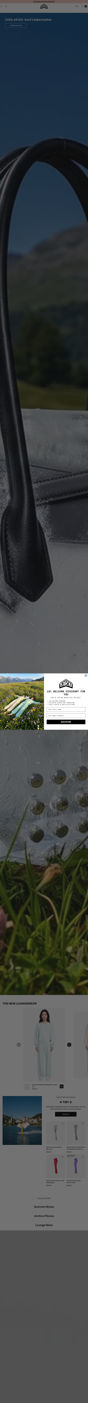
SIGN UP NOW (66, 722)
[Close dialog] (85, 675)
